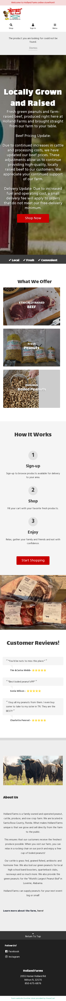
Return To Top (33, 936)
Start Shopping (33, 560)
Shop (11, 28)
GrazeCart (50, 998)
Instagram (14, 957)
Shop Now (33, 218)
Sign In (33, 28)
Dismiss (33, 48)
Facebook (13, 952)
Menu (55, 28)
